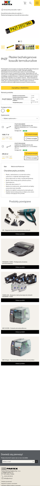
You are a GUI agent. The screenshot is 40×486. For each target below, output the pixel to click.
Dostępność (18, 130)
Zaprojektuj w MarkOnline (20, 88)
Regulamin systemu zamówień (9, 483)
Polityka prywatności (6, 481)
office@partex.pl (8, 478)
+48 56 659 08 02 (8, 476)
